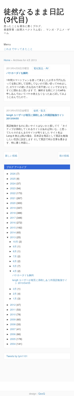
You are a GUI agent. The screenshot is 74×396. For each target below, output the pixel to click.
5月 (15, 266)
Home (7, 60)
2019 (13, 208)
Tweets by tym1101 (17, 356)
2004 (13, 343)
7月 (15, 256)
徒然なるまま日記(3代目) (34, 15)
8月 (15, 251)
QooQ (41, 393)
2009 (13, 319)
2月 (15, 293)
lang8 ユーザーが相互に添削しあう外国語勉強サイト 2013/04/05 (35, 116)
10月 (16, 241)
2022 (13, 193)
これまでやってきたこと (18, 49)
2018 (13, 213)
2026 (13, 173)
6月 (15, 261)
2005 (13, 339)
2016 (13, 222)
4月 (15, 271)
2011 (13, 309)
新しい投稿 (11, 155)
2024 (13, 183)
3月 (15, 288)
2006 (13, 334)
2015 (13, 227)
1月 (15, 298)
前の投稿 (64, 155)
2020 (13, 203)
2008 (13, 324)
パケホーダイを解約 (17, 73)
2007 (13, 329)
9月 (15, 246)
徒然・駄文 (40, 110)
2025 (13, 178)
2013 (13, 237)
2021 (13, 198)
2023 (13, 188)
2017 (13, 217)
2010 (13, 314)
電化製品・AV (41, 68)
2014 (13, 232)
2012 (13, 304)
